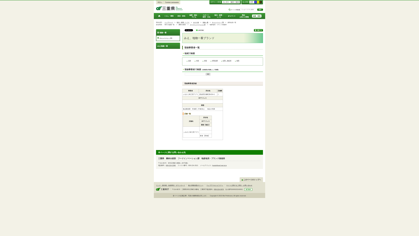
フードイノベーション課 (197, 24)
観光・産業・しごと (183, 22)
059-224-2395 (171, 165)
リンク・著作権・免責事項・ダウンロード (170, 185)
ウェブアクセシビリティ (214, 185)
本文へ (160, 2)
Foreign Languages (172, 2)
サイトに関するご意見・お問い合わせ (239, 185)
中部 (197, 61)
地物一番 (205, 22)
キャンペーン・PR (218, 22)
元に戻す (226, 2)
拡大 (237, 2)
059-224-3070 (219, 189)
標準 (251, 2)
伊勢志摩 (215, 61)
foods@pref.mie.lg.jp (219, 165)
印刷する (258, 30)
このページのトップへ (252, 180)
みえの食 (196, 22)
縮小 (232, 2)
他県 (237, 61)
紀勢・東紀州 (227, 61)
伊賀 (205, 61)
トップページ (169, 22)
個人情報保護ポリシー (195, 185)
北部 (189, 61)
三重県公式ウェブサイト (169, 8)
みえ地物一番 (162, 46)
